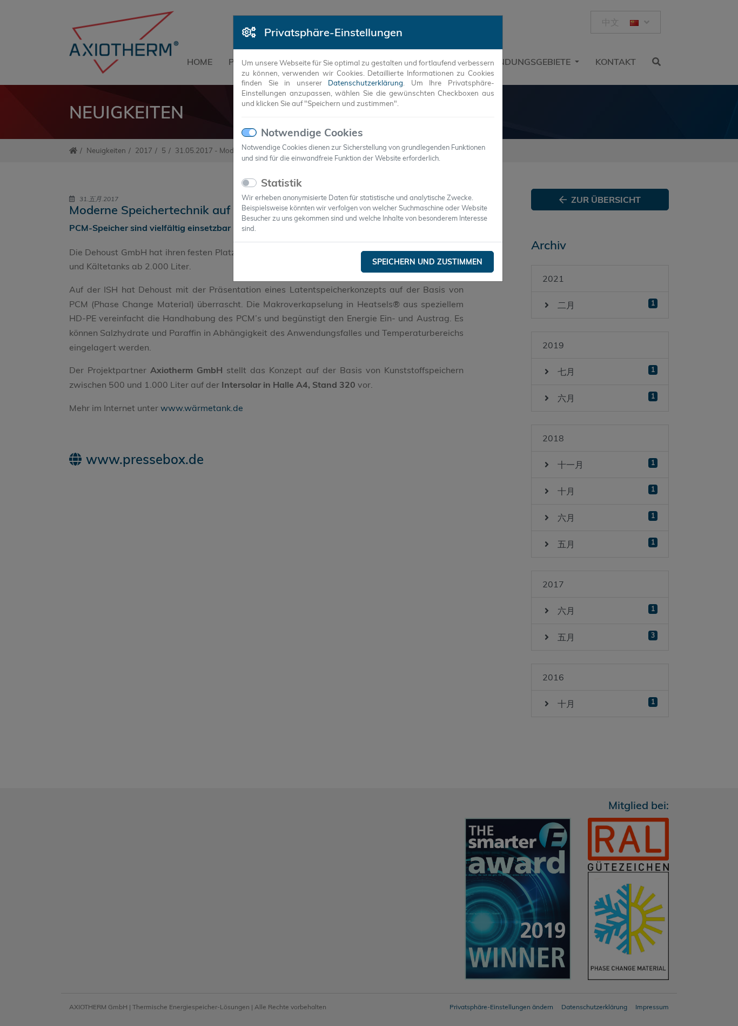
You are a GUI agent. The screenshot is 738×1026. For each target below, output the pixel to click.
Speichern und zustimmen (427, 262)
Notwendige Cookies (312, 132)
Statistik (281, 182)
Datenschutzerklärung (365, 82)
